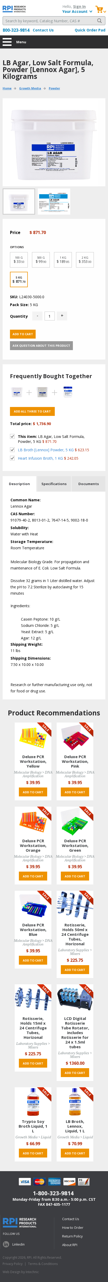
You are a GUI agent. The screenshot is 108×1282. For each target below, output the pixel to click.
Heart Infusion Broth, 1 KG (40, 458)
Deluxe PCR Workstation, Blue (33, 929)
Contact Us (43, 30)
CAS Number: (22, 513)
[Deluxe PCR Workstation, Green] (75, 820)
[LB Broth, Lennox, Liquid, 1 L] (75, 1101)
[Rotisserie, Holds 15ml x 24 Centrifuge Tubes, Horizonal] (33, 998)
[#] (54, 201)
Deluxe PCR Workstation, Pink (75, 761)
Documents (88, 483)
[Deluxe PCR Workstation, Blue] (33, 905)
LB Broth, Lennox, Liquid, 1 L (75, 1126)
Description (19, 483)
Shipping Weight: (26, 644)
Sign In (79, 6)
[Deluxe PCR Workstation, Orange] (33, 820)
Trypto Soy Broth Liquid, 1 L (33, 1126)
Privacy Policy (13, 1264)
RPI (14, 9)
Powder (54, 88)
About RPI (69, 1244)
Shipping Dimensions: (30, 658)
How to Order (72, 1227)
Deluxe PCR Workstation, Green (75, 845)
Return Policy (72, 1236)
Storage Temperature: (31, 541)
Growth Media (30, 88)
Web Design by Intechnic (21, 1272)
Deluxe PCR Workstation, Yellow (33, 761)
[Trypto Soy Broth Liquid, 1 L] (33, 1101)
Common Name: (25, 499)
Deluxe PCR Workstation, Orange (33, 845)
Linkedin (18, 1244)
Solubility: (19, 527)
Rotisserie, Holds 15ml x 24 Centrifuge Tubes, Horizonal (33, 1028)
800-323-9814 (16, 30)
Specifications (54, 483)
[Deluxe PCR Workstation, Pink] (75, 736)
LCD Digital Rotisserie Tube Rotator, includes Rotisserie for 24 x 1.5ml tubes (75, 1032)
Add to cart (23, 334)
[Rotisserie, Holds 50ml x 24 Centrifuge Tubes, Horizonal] (75, 905)
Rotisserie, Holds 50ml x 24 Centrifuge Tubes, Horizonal (75, 934)
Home (7, 88)
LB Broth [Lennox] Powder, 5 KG (46, 449)
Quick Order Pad (90, 30)
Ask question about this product (41, 345)
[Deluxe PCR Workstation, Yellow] (33, 736)
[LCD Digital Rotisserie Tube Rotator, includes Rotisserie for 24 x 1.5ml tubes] (75, 998)
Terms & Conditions (43, 1264)
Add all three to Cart (32, 411)
